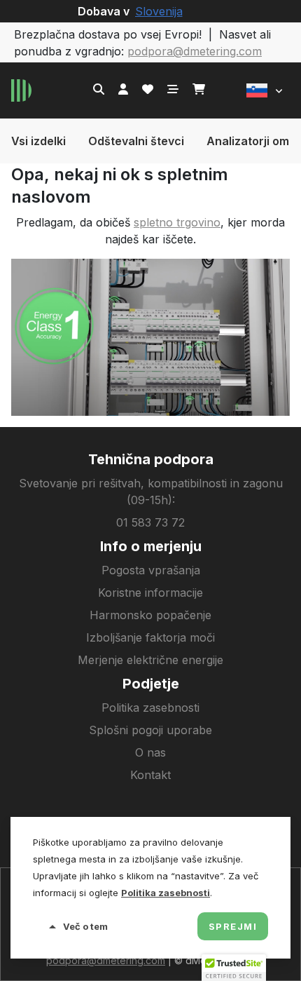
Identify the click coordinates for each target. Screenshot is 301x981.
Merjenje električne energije (150, 660)
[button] (264, 90)
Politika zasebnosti (151, 708)
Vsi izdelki (38, 141)
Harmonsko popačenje (150, 615)
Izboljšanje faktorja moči (150, 637)
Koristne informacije (150, 593)
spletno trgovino (177, 222)
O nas (150, 752)
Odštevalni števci (136, 141)
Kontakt (150, 775)
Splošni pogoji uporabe (150, 730)
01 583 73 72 (150, 522)
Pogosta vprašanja (151, 570)
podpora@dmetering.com (194, 51)
